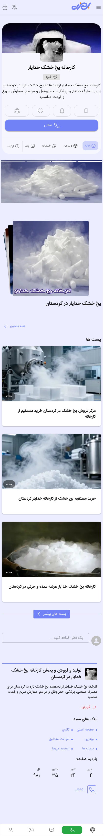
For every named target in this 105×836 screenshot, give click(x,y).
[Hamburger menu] (98, 7)
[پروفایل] (10, 830)
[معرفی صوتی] (92, 830)
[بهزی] (81, 7)
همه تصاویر (17, 325)
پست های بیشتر (54, 613)
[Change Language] (15, 7)
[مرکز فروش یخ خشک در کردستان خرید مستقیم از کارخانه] (51, 372)
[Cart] (5, 7)
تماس (48, 125)
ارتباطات (79, 788)
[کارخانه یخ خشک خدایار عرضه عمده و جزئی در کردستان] (51, 548)
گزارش (86, 705)
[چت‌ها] (72, 830)
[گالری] (31, 830)
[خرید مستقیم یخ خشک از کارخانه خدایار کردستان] (51, 460)
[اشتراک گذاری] (17, 111)
